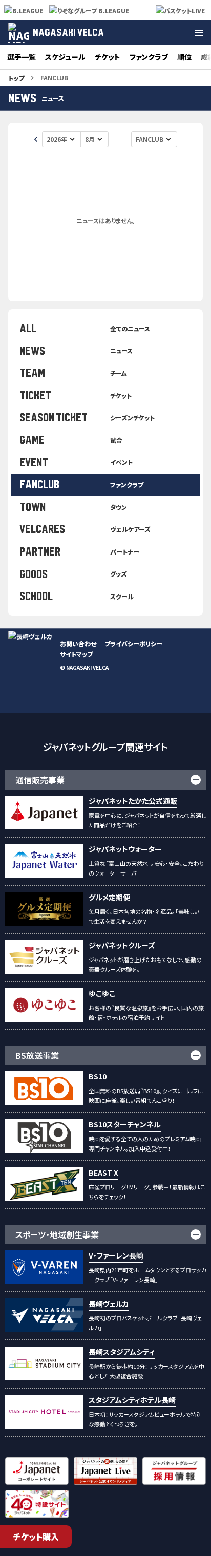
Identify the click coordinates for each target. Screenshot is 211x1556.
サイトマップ (76, 654)
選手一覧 (21, 57)
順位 (184, 57)
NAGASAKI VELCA (68, 32)
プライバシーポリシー (133, 643)
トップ (16, 78)
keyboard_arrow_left (36, 139)
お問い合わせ (78, 643)
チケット (107, 57)
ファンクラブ (149, 57)
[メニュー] (199, 33)
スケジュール (65, 57)
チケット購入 (36, 1536)
